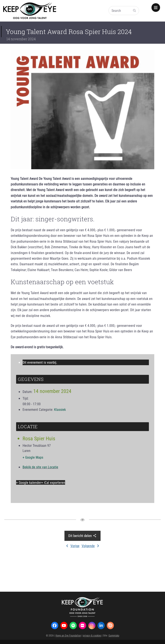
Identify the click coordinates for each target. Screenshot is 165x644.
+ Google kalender (28, 482)
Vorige (74, 545)
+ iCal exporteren (53, 482)
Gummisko (113, 635)
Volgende (88, 545)
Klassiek (60, 409)
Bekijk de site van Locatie (40, 467)
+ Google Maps (33, 457)
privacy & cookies (92, 635)
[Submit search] (134, 10)
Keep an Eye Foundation (68, 635)
